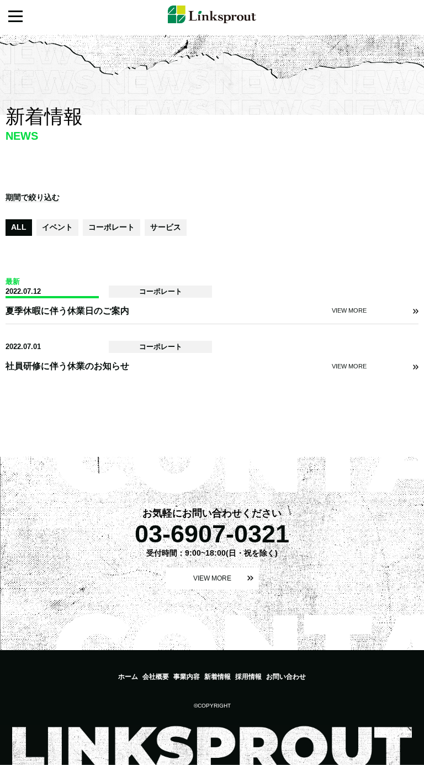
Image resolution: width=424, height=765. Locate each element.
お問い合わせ (286, 676)
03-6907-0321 (212, 534)
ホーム (128, 676)
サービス (165, 227)
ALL (18, 227)
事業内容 (186, 676)
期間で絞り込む (33, 197)
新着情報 (217, 676)
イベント (57, 227)
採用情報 (248, 676)
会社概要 (155, 676)
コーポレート (111, 227)
